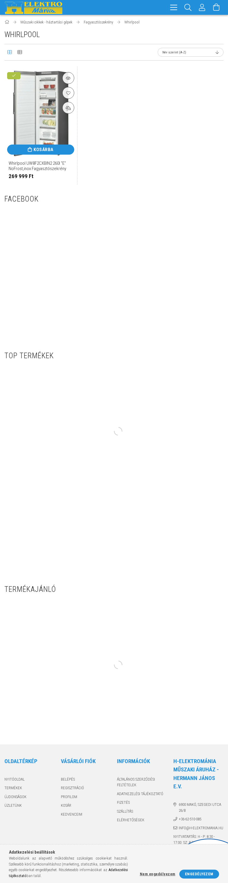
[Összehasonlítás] (68, 108)
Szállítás (125, 811)
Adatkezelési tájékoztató (140, 794)
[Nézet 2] (20, 52)
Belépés (68, 779)
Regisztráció (72, 788)
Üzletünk (13, 805)
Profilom (69, 797)
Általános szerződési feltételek (136, 782)
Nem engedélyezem (157, 874)
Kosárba (43, 149)
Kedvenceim (71, 814)
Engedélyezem (199, 874)
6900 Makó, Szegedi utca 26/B (200, 807)
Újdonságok (15, 797)
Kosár (66, 805)
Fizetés (123, 802)
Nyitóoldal (14, 779)
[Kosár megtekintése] (216, 7)
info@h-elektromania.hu (201, 828)
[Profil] (202, 7)
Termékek (13, 788)
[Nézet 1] (9, 52)
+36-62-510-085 (190, 819)
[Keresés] (188, 7)
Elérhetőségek (130, 820)
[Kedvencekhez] (68, 93)
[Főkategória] (7, 22)
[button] (68, 78)
